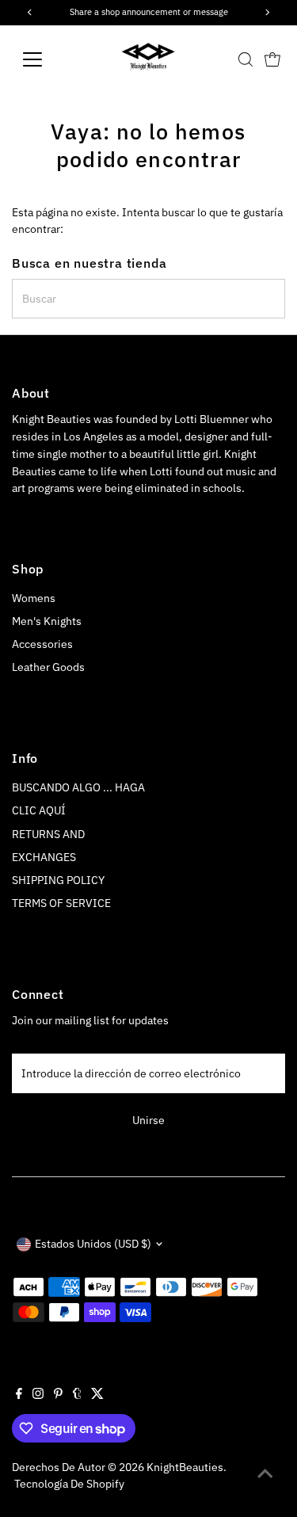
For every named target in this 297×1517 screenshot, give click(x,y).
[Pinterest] (58, 1395)
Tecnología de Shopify (69, 1484)
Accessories (42, 644)
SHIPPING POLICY (58, 880)
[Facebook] (19, 1395)
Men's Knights (47, 621)
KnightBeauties (185, 1467)
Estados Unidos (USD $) (93, 1244)
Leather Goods (48, 667)
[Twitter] (97, 1395)
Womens (33, 598)
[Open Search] (245, 59)
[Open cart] (272, 59)
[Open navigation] (44, 59)
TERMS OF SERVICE (61, 903)
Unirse (148, 1120)
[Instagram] (38, 1395)
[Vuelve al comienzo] (265, 1473)
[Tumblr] (77, 1395)
